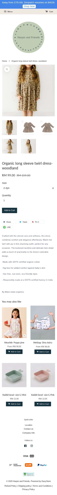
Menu (10, 12)
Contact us (28, 429)
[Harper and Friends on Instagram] (31, 446)
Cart (51, 12)
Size (4, 183)
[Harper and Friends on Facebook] (25, 446)
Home (4, 61)
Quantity (6, 195)
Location (28, 425)
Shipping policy (24, 486)
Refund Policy (11, 486)
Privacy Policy (28, 489)
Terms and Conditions (42, 486)
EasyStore (46, 481)
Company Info (28, 433)
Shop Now (29, 6)
